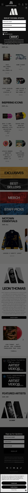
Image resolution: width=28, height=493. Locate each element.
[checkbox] (14, 34)
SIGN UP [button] (14, 37)
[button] (26, 8)
